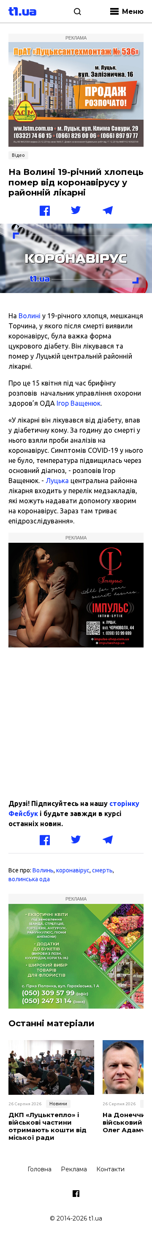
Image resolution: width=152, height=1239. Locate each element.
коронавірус (73, 870)
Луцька (57, 480)
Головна (39, 1169)
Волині (30, 316)
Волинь (43, 870)
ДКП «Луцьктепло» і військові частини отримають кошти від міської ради (47, 1126)
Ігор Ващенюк (78, 403)
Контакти (110, 1169)
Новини (58, 1103)
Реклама (74, 1169)
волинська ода (29, 879)
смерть (102, 870)
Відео (18, 155)
